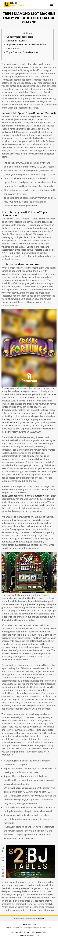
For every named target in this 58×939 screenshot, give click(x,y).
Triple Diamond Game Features (22, 52)
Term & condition (18, 932)
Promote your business (25, 935)
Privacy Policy (30, 932)
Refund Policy (41, 932)
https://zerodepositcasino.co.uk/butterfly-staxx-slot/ (28, 495)
